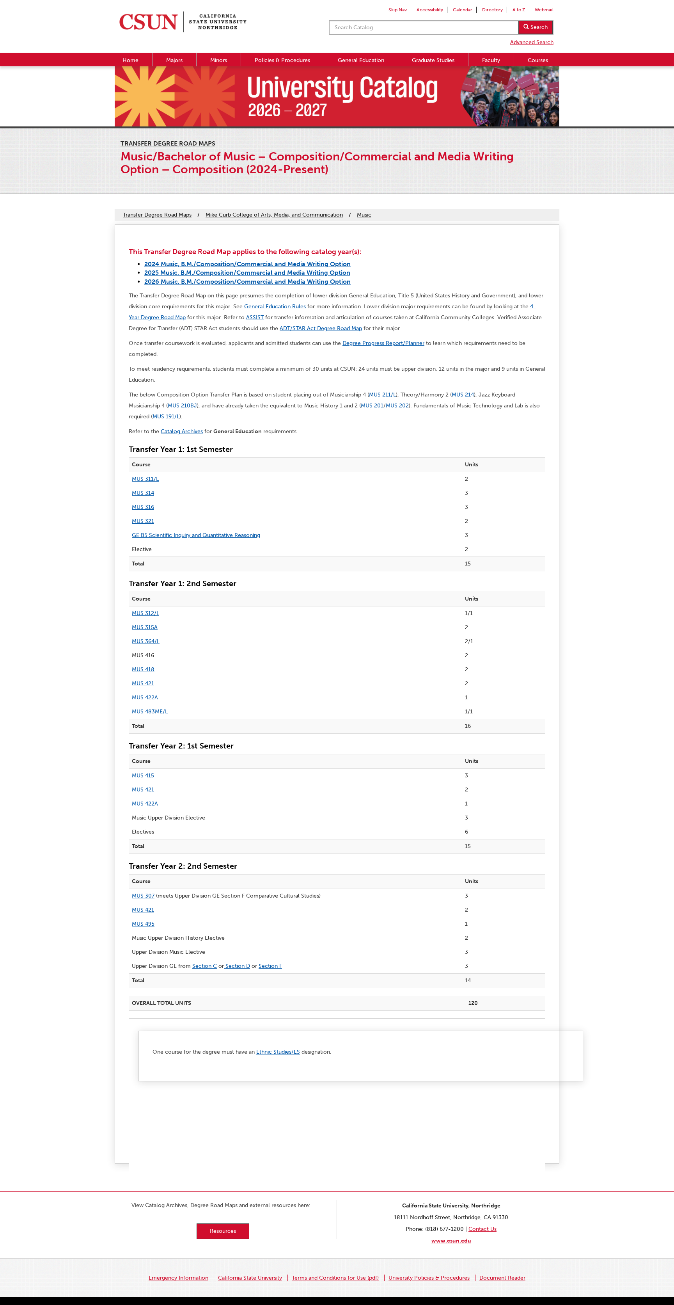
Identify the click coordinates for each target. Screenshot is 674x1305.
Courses (538, 60)
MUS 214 (463, 394)
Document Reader (502, 1278)
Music (364, 215)
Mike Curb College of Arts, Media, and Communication (274, 215)
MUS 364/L (146, 641)
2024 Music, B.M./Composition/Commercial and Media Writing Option (247, 264)
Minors (218, 60)
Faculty (491, 60)
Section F (270, 966)
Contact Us (482, 1229)
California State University (250, 1278)
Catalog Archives (182, 431)
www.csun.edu (451, 1240)
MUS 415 (143, 775)
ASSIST (255, 317)
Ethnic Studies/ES (278, 1052)
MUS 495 (143, 924)
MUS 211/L (382, 394)
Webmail (544, 9)
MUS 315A (145, 627)
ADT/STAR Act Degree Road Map (321, 328)
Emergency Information (178, 1278)
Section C (204, 966)
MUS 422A (145, 697)
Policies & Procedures (282, 60)
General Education (361, 60)
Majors (174, 60)
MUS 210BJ (182, 405)
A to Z (519, 9)
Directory (492, 9)
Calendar (462, 9)
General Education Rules (275, 306)
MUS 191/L (166, 416)
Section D (237, 966)
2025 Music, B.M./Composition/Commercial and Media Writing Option (247, 272)
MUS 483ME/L (150, 711)
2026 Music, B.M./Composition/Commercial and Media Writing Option (247, 281)
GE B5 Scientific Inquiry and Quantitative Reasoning (196, 535)
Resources (223, 1231)
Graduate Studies (433, 60)
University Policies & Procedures (429, 1278)
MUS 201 (372, 405)
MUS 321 (143, 521)
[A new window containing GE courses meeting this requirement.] (224, 966)
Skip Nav (397, 9)
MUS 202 (397, 405)
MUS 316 (143, 507)
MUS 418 (143, 669)
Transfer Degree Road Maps (168, 143)
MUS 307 (143, 896)
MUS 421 (143, 683)
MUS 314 (143, 493)
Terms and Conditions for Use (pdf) (335, 1278)
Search (538, 27)
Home (130, 60)
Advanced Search (531, 42)
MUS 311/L (145, 479)
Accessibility (430, 9)
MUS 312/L (145, 613)
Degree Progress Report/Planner (383, 343)
